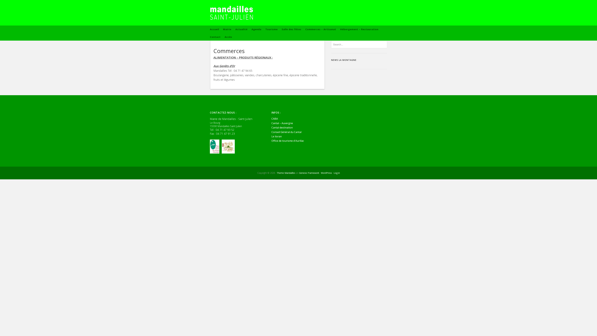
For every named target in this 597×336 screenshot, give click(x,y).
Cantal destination (282, 127)
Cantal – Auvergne (282, 123)
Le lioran (276, 136)
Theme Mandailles (286, 172)
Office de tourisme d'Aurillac (287, 140)
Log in (337, 172)
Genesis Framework (309, 172)
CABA (274, 118)
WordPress (326, 172)
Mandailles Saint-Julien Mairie (298, 13)
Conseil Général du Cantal (286, 132)
